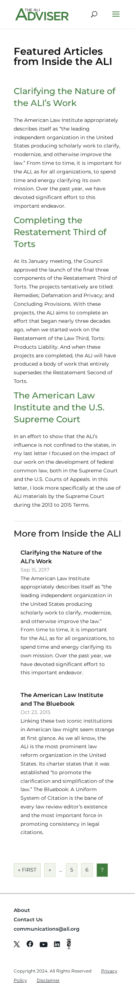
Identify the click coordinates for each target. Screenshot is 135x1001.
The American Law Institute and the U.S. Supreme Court (59, 407)
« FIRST (27, 869)
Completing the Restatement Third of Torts (60, 232)
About (22, 910)
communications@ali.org (47, 929)
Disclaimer (48, 980)
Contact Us (28, 919)
